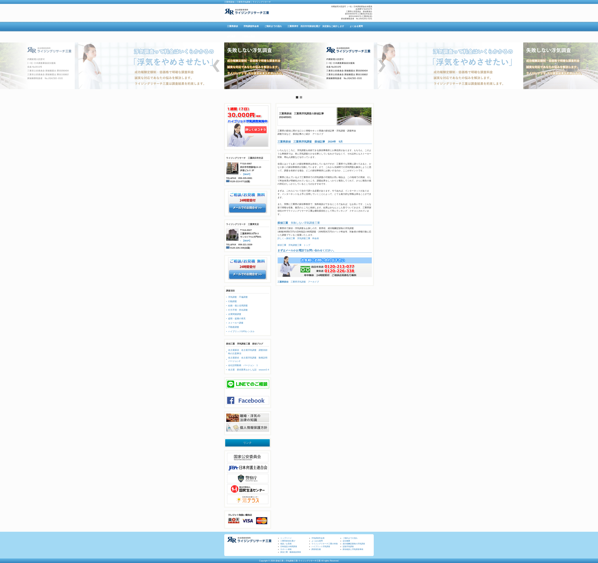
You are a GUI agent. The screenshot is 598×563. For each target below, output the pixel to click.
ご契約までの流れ (350, 538)
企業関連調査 (234, 314)
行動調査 (232, 301)
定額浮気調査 (348, 546)
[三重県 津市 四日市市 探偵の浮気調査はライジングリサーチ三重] (246, 14)
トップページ (286, 538)
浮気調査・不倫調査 (238, 297)
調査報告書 (316, 549)
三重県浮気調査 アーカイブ (298, 281)
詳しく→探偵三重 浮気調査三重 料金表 (298, 238)
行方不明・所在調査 (238, 310)
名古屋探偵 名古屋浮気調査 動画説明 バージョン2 (248, 359)
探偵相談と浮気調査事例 (353, 549)
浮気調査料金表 (318, 538)
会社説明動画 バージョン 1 (243, 365)
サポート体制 (286, 549)
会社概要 (346, 541)
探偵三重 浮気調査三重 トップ (294, 245)
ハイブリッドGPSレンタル (241, 331)
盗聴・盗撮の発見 (237, 318)
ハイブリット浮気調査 (320, 546)
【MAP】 (246, 174)
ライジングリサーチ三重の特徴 (324, 544)
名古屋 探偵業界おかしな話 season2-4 (248, 369)
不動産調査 (233, 327)
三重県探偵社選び (287, 541)
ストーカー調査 (235, 323)
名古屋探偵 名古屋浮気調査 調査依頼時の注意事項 (247, 352)
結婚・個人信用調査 (238, 305)
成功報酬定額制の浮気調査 (354, 544)
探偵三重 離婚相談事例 (290, 552)
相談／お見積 (286, 544)
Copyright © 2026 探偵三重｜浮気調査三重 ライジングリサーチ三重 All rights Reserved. (299, 561)
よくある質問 (317, 541)
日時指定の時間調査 (288, 546)
